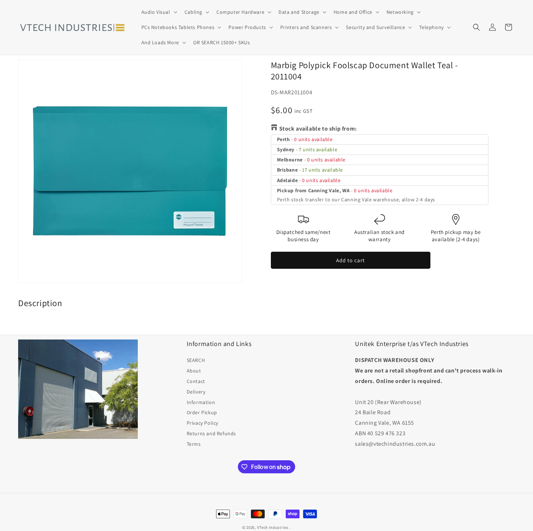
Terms (194, 444)
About (194, 370)
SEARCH (196, 360)
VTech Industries (273, 527)
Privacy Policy (202, 423)
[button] (158, 12)
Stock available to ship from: (318, 128)
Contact (196, 381)
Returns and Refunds (211, 433)
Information (201, 402)
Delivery (196, 391)
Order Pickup (202, 412)
